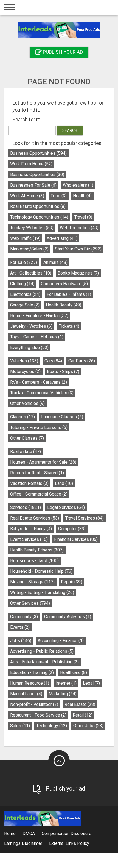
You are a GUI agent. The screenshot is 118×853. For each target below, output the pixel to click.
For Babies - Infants (69, 294)
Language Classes (62, 416)
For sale (23, 262)
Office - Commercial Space (39, 494)
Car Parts (81, 360)
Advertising (62, 238)
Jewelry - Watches (31, 326)
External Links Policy (69, 843)
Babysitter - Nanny (31, 528)
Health (82, 195)
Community (24, 616)
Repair (71, 581)
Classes (22, 416)
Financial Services (76, 539)
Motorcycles (25, 371)
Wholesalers (78, 185)
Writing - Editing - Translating (42, 592)
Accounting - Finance (61, 640)
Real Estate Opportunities (38, 206)
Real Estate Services (34, 518)
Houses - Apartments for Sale (43, 462)
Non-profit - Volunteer (34, 704)
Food (58, 195)
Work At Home (27, 195)
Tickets (69, 326)
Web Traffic (25, 238)
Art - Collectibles (30, 273)
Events (20, 627)
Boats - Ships (63, 371)
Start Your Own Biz (78, 249)
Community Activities (67, 616)
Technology (51, 725)
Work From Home (31, 163)
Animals (55, 262)
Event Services (29, 539)
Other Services (30, 603)
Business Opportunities (38, 153)
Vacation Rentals (29, 483)
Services (25, 507)
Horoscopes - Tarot (34, 560)
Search (69, 130)
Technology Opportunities (39, 217)
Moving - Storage (32, 581)
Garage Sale (25, 305)
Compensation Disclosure (66, 833)
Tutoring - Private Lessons (39, 427)
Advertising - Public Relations (42, 651)
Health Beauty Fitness (37, 550)
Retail (82, 715)
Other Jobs (88, 725)
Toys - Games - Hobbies (36, 336)
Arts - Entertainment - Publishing (44, 661)
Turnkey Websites (32, 227)
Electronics (25, 294)
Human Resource (29, 683)
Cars (53, 360)
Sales (20, 725)
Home (10, 833)
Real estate (25, 451)
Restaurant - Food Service (38, 715)
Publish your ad (62, 52)
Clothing (22, 283)
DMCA (29, 833)
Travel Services (84, 518)
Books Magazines (78, 273)
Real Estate (79, 704)
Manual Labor (26, 693)
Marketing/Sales (29, 249)
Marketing (63, 693)
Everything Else (29, 347)
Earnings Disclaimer (23, 843)
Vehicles (24, 360)
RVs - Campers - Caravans (38, 382)
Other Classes (27, 438)
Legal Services (66, 507)
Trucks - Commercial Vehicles (42, 392)
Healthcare (73, 672)
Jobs (20, 640)
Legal (91, 683)
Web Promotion (79, 227)
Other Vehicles (27, 403)
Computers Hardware (64, 283)
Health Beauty (63, 305)
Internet (66, 683)
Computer (72, 528)
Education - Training (32, 672)
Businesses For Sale (33, 185)
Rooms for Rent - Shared (37, 472)
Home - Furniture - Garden (39, 315)
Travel (83, 217)
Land (64, 483)
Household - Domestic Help (41, 571)
